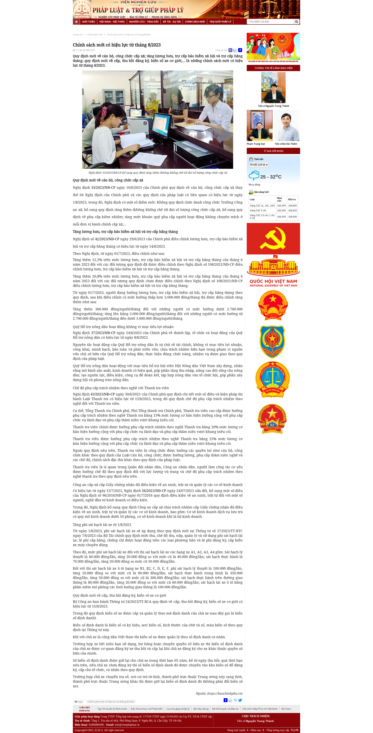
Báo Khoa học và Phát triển (147, 708)
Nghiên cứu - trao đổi (144, 21)
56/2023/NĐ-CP (153, 490)
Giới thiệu (88, 21)
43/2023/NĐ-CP (103, 394)
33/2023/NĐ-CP (104, 187)
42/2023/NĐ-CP (107, 239)
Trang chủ (78, 34)
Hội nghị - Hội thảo (112, 21)
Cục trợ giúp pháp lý (178, 708)
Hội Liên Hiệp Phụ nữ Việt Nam (260, 708)
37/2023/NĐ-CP (103, 332)
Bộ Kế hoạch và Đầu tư (225, 708)
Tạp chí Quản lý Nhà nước (112, 708)
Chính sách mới (195, 21)
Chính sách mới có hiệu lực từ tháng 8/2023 (129, 34)
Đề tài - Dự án (172, 21)
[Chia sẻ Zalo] (235, 50)
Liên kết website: (84, 709)
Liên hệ (79, 28)
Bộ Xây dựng (200, 708)
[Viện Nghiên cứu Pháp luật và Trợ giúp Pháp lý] (82, 9)
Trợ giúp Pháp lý (220, 21)
